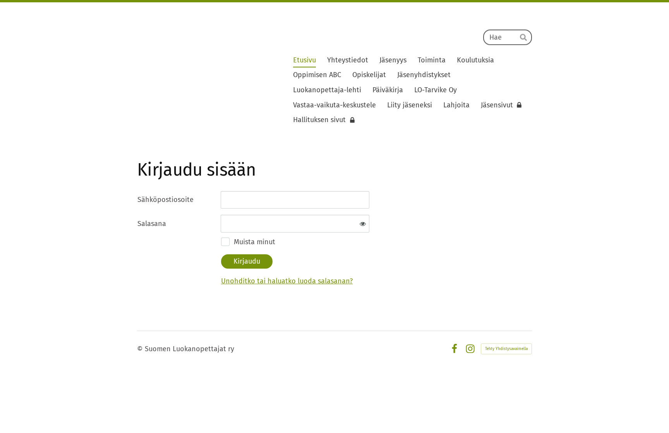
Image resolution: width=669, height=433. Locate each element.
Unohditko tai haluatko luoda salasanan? (287, 281)
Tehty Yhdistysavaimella (506, 349)
